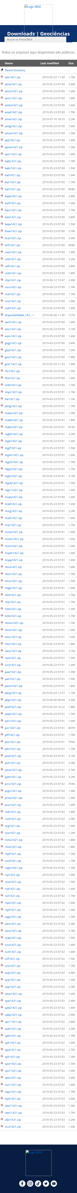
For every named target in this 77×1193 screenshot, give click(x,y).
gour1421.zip (13, 357)
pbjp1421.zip (13, 700)
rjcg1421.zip (12, 826)
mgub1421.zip (14, 483)
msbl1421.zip (13, 504)
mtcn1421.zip (13, 574)
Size (71, 63)
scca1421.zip (13, 945)
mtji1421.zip (12, 602)
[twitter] (46, 1186)
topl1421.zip (12, 1098)
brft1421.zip (12, 245)
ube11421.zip (13, 1112)
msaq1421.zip (13, 497)
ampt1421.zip (13, 112)
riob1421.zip (13, 812)
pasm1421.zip (13, 686)
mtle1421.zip (13, 616)
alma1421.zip (13, 84)
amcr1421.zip (13, 98)
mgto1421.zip (13, 476)
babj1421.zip (13, 161)
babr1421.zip (13, 168)
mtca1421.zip (13, 567)
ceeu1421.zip (13, 252)
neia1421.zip (13, 658)
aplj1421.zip (12, 140)
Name (9, 63)
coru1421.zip (13, 287)
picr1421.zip (12, 728)
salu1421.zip (13, 924)
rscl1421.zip (12, 896)
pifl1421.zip (12, 735)
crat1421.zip (12, 294)
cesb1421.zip (13, 273)
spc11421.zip (13, 1021)
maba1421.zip (14, 413)
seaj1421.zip (12, 972)
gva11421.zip (13, 364)
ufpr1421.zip (13, 1119)
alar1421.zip (12, 77)
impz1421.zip (13, 392)
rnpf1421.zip (13, 854)
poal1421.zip (13, 756)
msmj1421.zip (14, 532)
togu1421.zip (13, 1091)
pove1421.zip (13, 770)
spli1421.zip (12, 1056)
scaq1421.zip (13, 938)
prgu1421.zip (13, 791)
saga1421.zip (13, 917)
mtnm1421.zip (14, 623)
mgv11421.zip (14, 490)
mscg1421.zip (13, 511)
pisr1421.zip (12, 742)
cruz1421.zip (13, 301)
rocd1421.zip (13, 861)
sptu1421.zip (13, 1077)
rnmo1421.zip (13, 840)
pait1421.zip (12, 679)
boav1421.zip (13, 231)
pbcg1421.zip (13, 693)
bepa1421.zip (13, 224)
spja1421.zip (13, 1049)
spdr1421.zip (13, 1028)
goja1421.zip (13, 350)
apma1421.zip (14, 147)
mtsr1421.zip (13, 644)
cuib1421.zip (13, 308)
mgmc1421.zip (14, 455)
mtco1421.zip (13, 581)
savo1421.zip (13, 931)
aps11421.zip (13, 154)
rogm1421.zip (13, 868)
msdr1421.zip (13, 518)
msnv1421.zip (13, 546)
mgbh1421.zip (14, 434)
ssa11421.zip (13, 1084)
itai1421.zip (12, 399)
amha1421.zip (14, 105)
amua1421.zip (14, 133)
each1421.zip (13, 322)
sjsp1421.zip (12, 986)
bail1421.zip (12, 175)
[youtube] (54, 1186)
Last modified (49, 63)
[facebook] (22, 1186)
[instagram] (30, 1186)
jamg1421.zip (13, 406)
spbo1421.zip (13, 1007)
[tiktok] (38, 1186)
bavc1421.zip (13, 210)
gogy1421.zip (13, 343)
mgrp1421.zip (13, 469)
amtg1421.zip (13, 126)
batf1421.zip (12, 203)
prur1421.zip (13, 805)
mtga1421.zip (13, 588)
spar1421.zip (13, 1000)
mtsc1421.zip (13, 637)
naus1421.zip (13, 651)
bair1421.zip (12, 182)
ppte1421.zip (13, 777)
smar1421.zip (13, 993)
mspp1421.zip (14, 560)
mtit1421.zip (13, 595)
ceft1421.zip (12, 266)
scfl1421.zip (12, 958)
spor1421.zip (13, 1063)
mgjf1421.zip (13, 448)
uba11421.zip (13, 1105)
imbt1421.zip (13, 385)
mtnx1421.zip (13, 630)
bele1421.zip (13, 217)
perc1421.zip (13, 721)
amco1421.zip (13, 91)
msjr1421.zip (13, 525)
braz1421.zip (13, 238)
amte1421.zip (13, 119)
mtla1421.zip (13, 609)
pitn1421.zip (12, 749)
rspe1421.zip (13, 903)
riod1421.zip (13, 819)
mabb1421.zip (14, 420)
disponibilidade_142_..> (19, 315)
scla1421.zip (12, 965)
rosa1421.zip (13, 882)
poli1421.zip (12, 763)
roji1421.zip (12, 875)
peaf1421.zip (13, 707)
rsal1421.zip (12, 889)
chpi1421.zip (13, 280)
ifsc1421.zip (12, 371)
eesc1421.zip (13, 329)
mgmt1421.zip (14, 462)
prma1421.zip (13, 798)
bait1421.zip (12, 189)
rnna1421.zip (13, 847)
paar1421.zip (13, 672)
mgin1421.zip (13, 441)
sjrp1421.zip (12, 979)
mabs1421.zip (13, 427)
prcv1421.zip (13, 784)
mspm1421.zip (14, 553)
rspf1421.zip (12, 910)
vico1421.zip (13, 1126)
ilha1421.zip (12, 378)
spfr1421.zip (12, 1042)
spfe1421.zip (13, 1035)
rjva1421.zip (12, 833)
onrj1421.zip (13, 665)
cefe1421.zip (13, 259)
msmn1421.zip (14, 539)
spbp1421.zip (13, 1014)
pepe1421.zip (13, 714)
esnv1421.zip (13, 336)
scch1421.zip (13, 952)
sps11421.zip (13, 1070)
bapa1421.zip (13, 196)
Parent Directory (15, 70)
